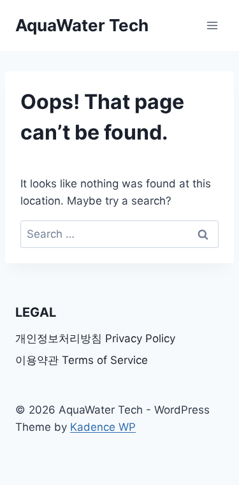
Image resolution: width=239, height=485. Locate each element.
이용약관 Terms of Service (81, 360)
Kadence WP (103, 427)
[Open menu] (212, 25)
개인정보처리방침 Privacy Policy (95, 338)
